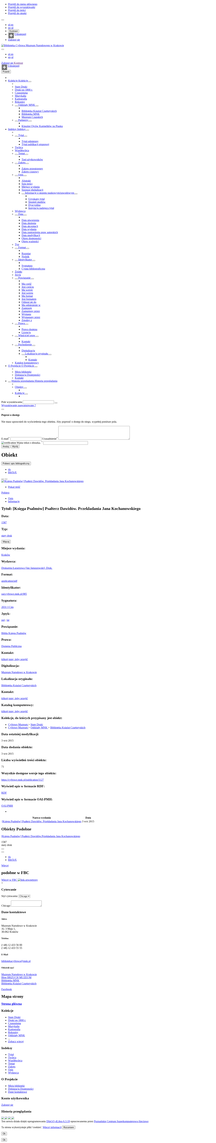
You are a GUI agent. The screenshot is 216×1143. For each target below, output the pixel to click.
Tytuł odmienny (30, 141)
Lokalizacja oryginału (36, 353)
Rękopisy (20, 101)
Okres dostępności (31, 238)
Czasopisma (21, 92)
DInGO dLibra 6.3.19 (58, 1121)
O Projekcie (14, 365)
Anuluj (6, 446)
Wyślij (15, 446)
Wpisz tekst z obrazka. (30, 442)
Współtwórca (22, 150)
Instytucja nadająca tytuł (41, 208)
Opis (21, 174)
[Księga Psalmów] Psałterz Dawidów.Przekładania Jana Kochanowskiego (40, 836)
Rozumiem (68, 1127)
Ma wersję (27, 289)
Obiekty (19, 387)
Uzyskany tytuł (36, 198)
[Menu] (2, 19)
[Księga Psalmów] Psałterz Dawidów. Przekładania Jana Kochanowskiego (41, 821)
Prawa (22, 323)
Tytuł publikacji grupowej (35, 144)
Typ (17, 244)
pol (3, 620)
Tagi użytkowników (32, 159)
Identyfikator (25, 259)
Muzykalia (20, 95)
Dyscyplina (34, 205)
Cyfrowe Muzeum (18, 724)
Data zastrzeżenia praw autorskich (40, 232)
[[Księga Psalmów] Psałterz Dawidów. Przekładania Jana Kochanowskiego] (42, 481)
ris (9, 469)
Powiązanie (24, 277)
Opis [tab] (10, 498)
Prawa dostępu (29, 329)
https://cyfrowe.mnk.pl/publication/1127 (22, 779)
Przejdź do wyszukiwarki (21, 7)
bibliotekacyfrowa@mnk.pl (16, 961)
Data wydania (29, 229)
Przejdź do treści (17, 10)
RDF (4, 792)
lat (8, 620)
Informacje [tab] (14, 501)
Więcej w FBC (9, 879)
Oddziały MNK (27, 104)
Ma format (27, 296)
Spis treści (27, 183)
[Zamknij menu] (2, 49)
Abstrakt (26, 180)
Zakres (22, 162)
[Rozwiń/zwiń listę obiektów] (30, 81)
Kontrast (13, 31)
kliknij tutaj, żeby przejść (14, 659)
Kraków (5, 554)
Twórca (19, 147)
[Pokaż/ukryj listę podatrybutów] (16, 136)
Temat (21, 153)
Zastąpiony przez (31, 311)
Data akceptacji (30, 226)
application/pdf (9, 581)
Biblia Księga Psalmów (13, 633)
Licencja (26, 332)
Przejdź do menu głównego (22, 4)
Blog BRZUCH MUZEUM (16, 977)
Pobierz (5, 492)
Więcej (5, 865)
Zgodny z (27, 320)
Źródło (18, 271)
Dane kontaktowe (17, 1091)
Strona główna (11, 1003)
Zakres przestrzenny (32, 168)
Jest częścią (28, 286)
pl (9, 24)
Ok (4, 1133)
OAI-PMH (7, 805)
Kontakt (26, 341)
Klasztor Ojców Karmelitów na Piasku (42, 126)
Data (21, 214)
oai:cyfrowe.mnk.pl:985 (14, 593)
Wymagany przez (31, 317)
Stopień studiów (37, 202)
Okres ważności (30, 241)
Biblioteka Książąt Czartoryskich (39, 111)
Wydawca (20, 211)
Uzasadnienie (50, 438)
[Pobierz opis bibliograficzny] (2, 851)
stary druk (6, 535)
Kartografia (21, 98)
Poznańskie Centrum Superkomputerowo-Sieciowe (121, 1121)
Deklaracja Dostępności (27, 374)
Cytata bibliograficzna (33, 268)
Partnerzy (23, 120)
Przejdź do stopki (17, 13)
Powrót (6, 71)
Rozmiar (26, 253)
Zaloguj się (14, 39)
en (12, 24)
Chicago (5, 905)
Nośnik (25, 256)
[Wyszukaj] (56, 402)
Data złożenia (29, 223)
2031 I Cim (7, 607)
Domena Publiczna (11, 646)
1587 (4, 522)
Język (18, 274)
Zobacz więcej (16, 1041)
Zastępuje (27, 308)
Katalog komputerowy (27, 362)
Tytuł (21, 135)
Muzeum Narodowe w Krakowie (19, 672)
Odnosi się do (29, 302)
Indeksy (12, 129)
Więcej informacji (52, 1127)
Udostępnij (20, 34)
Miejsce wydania (31, 186)
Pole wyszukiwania (11, 402)
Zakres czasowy (30, 171)
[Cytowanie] (6, 479)
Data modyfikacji (31, 235)
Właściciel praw (27, 335)
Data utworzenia (30, 220)
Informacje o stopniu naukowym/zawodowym (49, 192)
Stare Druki (21, 86)
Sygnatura (27, 265)
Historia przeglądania (23, 380)
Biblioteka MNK (31, 114)
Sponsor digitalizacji (32, 189)
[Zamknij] (2, 409)
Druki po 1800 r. (24, 89)
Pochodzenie (25, 344)
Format (22, 247)
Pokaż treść (14, 486)
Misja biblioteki (23, 371)
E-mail (5, 438)
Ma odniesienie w (31, 305)
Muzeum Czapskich (32, 117)
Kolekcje (13, 80)
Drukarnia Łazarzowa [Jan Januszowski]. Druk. (26, 568)
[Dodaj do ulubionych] (2, 479)
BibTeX (12, 472)
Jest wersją (27, 293)
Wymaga (26, 314)
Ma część (27, 283)
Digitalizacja (28, 350)
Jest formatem (29, 299)
